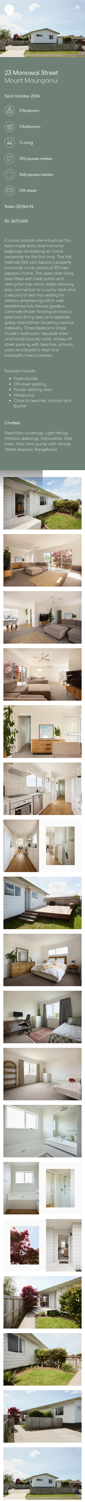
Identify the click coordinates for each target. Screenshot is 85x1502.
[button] (78, 7)
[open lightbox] (42, 503)
